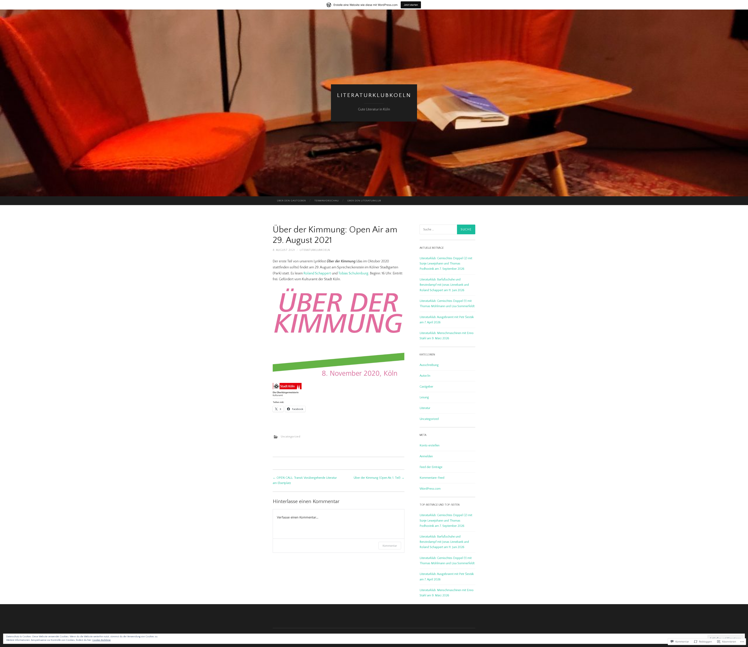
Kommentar (390, 545)
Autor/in (425, 375)
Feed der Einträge (431, 467)
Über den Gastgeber (291, 200)
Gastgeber (426, 386)
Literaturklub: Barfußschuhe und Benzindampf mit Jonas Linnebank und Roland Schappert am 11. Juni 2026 (444, 285)
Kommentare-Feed (432, 478)
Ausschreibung (429, 365)
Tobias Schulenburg (353, 273)
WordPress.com (430, 488)
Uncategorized (290, 436)
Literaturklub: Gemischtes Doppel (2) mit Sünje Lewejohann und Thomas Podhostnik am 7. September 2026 (446, 264)
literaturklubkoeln (374, 95)
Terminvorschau (326, 200)
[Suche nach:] (447, 229)
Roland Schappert (317, 273)
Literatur (425, 408)
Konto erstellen (429, 445)
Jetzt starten (411, 4)
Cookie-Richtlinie (101, 640)
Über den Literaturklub (364, 200)
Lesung (424, 397)
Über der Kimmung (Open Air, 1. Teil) (379, 478)
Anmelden (426, 456)
